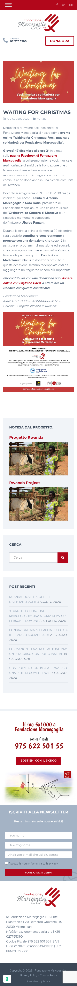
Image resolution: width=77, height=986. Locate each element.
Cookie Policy (48, 975)
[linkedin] (64, 5)
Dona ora (59, 41)
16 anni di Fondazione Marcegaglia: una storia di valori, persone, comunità (38, 616)
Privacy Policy (29, 975)
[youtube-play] (71, 5)
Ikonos (46, 981)
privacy (53, 863)
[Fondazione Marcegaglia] (38, 23)
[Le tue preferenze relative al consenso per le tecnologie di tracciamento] (7, 979)
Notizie (41, 118)
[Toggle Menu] (8, 5)
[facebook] (57, 5)
